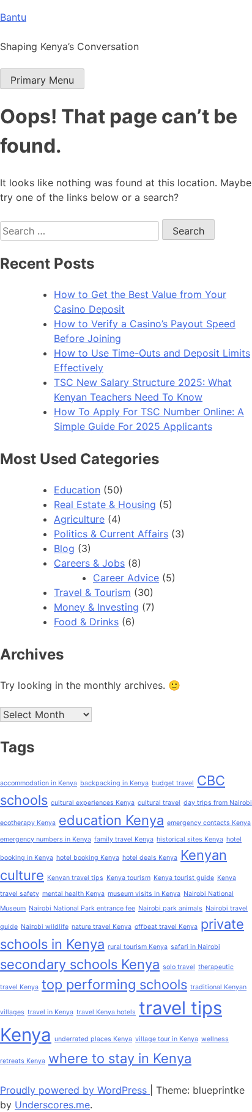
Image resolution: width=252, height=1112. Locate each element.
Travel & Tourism (92, 592)
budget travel (173, 783)
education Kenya (111, 820)
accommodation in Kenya (38, 783)
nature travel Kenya (102, 927)
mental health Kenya (73, 894)
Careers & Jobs (89, 563)
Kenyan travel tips (75, 878)
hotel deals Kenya (149, 858)
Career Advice (126, 578)
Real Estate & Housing (105, 504)
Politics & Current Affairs (111, 534)
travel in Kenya (50, 1012)
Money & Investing (96, 607)
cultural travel (159, 803)
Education (77, 490)
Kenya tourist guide (184, 878)
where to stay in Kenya (119, 1058)
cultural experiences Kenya (93, 803)
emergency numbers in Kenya (45, 839)
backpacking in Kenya (114, 783)
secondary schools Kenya (80, 964)
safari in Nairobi (195, 947)
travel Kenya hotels (106, 1012)
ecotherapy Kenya (28, 823)
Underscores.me (52, 1105)
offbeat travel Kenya (166, 927)
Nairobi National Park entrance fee (82, 908)
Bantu (13, 17)
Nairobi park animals (170, 908)
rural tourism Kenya (138, 947)
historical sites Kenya (190, 839)
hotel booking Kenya (87, 858)
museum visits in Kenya (144, 894)
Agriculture (79, 519)
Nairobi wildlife (45, 927)
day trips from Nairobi (217, 803)
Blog (64, 548)
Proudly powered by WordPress (75, 1090)
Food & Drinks (86, 622)
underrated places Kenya (93, 1039)
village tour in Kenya (166, 1039)
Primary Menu (42, 80)
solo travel (179, 967)
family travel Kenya (124, 839)
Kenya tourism (128, 878)
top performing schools (114, 984)
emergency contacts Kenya (209, 823)
